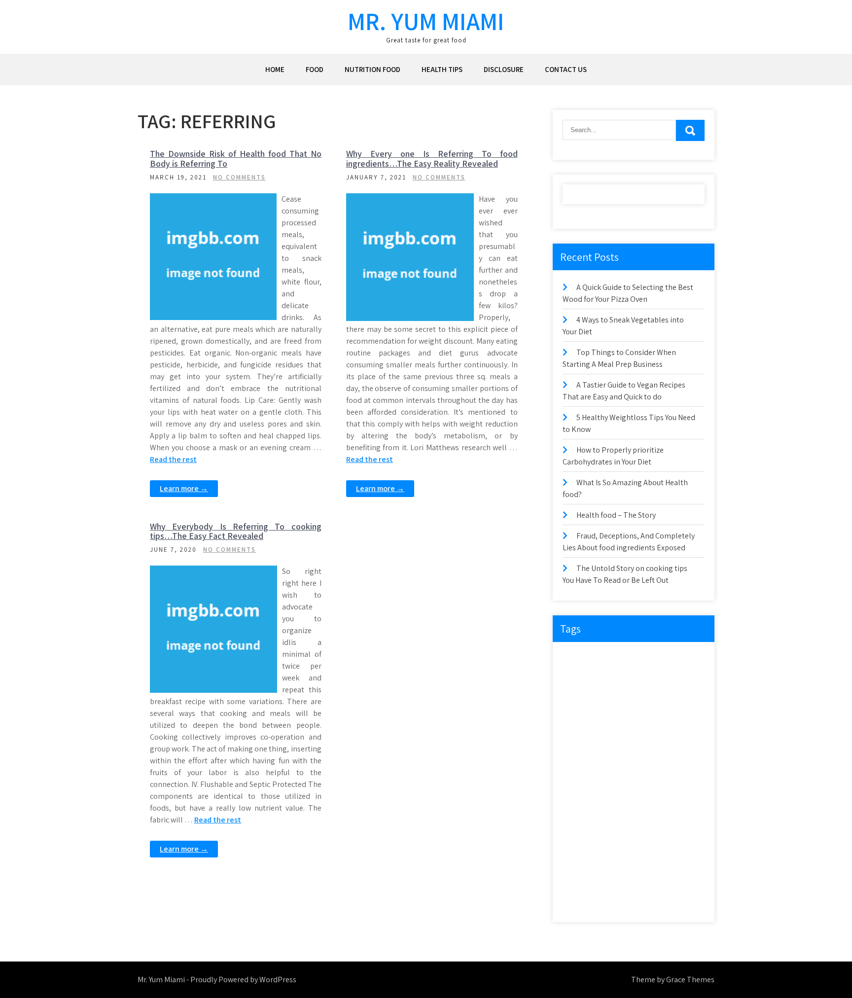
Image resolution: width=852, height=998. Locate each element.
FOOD (314, 69)
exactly (618, 698)
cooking (678, 658)
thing (613, 880)
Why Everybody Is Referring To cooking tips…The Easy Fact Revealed (235, 531)
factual (578, 739)
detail (608, 678)
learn (621, 779)
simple (577, 860)
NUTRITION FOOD (372, 69)
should (678, 840)
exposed (621, 718)
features (614, 739)
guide (648, 739)
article (610, 658)
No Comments (239, 177)
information (650, 759)
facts (655, 718)
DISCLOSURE (504, 69)
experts (653, 698)
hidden (578, 759)
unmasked (612, 900)
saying (577, 840)
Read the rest (173, 459)
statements (617, 860)
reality (577, 819)
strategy (579, 880)
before (643, 658)
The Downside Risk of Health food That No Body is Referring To (235, 158)
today (676, 880)
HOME (274, 69)
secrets (643, 840)
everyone (581, 698)
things (644, 880)
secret (610, 840)
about (577, 658)
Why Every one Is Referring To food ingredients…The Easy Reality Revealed (432, 158)
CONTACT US (566, 69)
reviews (683, 819)
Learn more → (184, 488)
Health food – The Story (616, 515)
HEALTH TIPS (442, 69)
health (681, 739)
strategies (661, 860)
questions (655, 799)
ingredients (583, 779)
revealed (646, 819)
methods (656, 779)
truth (575, 900)
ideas (611, 759)
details (640, 678)
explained (581, 718)
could (576, 678)
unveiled (654, 900)
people (617, 799)
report (610, 819)
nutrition (580, 799)
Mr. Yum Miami (426, 21)
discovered (680, 678)
